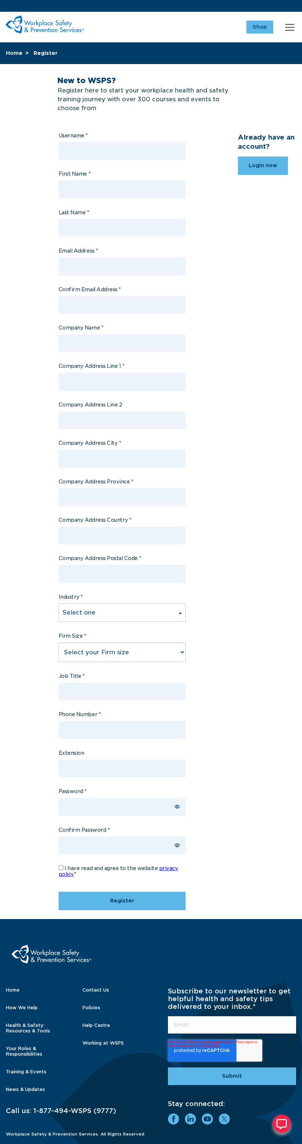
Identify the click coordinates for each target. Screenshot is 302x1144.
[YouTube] (207, 1118)
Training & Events (26, 1071)
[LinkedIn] (190, 1118)
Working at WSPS (103, 1043)
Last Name (74, 212)
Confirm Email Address (90, 289)
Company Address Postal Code (100, 558)
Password (73, 791)
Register (45, 53)
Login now (263, 165)
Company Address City (90, 443)
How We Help (22, 1007)
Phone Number (80, 714)
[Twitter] (224, 1118)
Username (73, 135)
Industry (71, 597)
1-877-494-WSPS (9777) (75, 1111)
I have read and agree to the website (118, 871)
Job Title (72, 676)
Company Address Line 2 (90, 405)
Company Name (81, 328)
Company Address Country (95, 520)
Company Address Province (96, 482)
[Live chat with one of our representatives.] (282, 1124)
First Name (74, 174)
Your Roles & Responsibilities (24, 1051)
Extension (71, 753)
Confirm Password (84, 830)
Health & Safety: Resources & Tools (28, 1028)
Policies (91, 1007)
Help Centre (96, 1025)
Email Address (78, 251)
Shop (260, 27)
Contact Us (95, 990)
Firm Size (72, 636)
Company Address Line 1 (91, 366)
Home (14, 53)
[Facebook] (173, 1118)
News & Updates (25, 1089)
